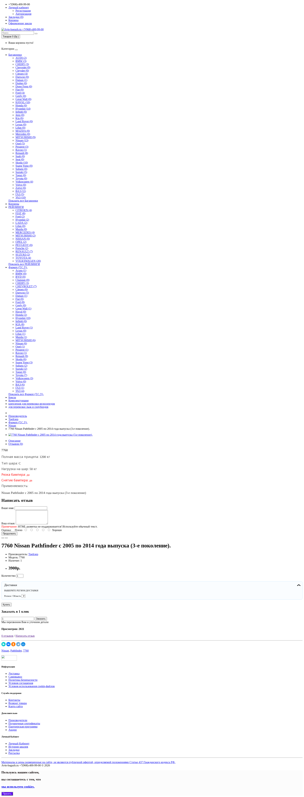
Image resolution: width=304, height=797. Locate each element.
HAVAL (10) (22, 102)
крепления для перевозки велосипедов (31, 403)
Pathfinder (16, 650)
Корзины (13, 203)
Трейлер (33, 554)
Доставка (14, 673)
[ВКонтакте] (8, 644)
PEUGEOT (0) (24, 245)
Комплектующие (18, 400)
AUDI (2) (21, 57)
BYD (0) (20, 276)
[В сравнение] (6, 537)
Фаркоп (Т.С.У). (17, 267)
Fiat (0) (19, 89)
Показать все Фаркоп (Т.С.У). (26, 394)
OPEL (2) (20, 241)
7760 (26, 650)
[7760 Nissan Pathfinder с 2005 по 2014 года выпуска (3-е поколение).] (50, 434)
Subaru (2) (21, 365)
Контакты (14, 699)
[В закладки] (2, 537)
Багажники (15, 54)
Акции (12, 729)
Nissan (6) (21, 343)
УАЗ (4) (19, 391)
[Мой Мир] (23, 644)
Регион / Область (12, 596)
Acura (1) (20, 270)
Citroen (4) (21, 73)
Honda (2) (21, 314)
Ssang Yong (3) (24, 362)
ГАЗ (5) (19, 194)
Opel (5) (20, 143)
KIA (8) (19, 324)
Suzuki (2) (21, 368)
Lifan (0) (20, 127)
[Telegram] (18, 644)
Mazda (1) (21, 337)
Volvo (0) (20, 184)
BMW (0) (20, 273)
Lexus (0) (20, 124)
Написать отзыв (25, 635)
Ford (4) (20, 92)
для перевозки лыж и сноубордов (28, 406)
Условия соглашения (20, 683)
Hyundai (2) (22, 219)
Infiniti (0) (21, 111)
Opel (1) (20, 346)
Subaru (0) (21, 168)
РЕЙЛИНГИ (16, 207)
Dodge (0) (21, 83)
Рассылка (14, 753)
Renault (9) (21, 356)
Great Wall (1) (23, 308)
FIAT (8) (20, 213)
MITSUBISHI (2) (25, 235)
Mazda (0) (21, 229)
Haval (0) (20, 311)
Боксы (12, 397)
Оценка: (6, 530)
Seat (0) (19, 159)
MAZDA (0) (22, 130)
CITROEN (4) (23, 210)
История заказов (18, 746)
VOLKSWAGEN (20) (28, 260)
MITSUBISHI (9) (25, 137)
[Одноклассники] (13, 644)
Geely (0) (20, 95)
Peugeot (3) (21, 146)
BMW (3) (20, 61)
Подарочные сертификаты (24, 723)
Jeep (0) (19, 115)
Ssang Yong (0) (24, 165)
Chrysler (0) (22, 70)
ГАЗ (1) (19, 387)
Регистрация (23, 10)
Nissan (5, 650)
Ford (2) (20, 216)
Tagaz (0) (20, 175)
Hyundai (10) (22, 318)
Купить (6, 604)
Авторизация (23, 13)
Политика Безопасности (22, 679)
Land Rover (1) (24, 327)
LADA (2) (21, 222)
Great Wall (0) (23, 99)
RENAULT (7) (24, 251)
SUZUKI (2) (22, 254)
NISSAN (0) (22, 238)
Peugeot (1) (21, 349)
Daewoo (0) (22, 76)
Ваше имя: (7, 508)
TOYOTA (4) (23, 257)
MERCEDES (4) (25, 232)
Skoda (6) (20, 359)
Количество (8, 575)
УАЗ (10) (20, 197)
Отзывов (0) (15, 443)
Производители (17, 720)
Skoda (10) (21, 162)
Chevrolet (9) (22, 67)
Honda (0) (21, 105)
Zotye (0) (20, 187)
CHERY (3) (22, 64)
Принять (7, 793)
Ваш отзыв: (8, 523)
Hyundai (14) (22, 108)
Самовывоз (15, 676)
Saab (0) (20, 156)
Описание (14, 440)
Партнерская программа (22, 726)
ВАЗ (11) (20, 191)
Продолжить (9, 533)
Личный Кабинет (18, 743)
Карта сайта (15, 706)
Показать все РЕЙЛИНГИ (24, 264)
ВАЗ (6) (20, 384)
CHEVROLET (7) (26, 286)
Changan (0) (22, 279)
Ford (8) (20, 302)
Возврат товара (17, 703)
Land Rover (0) (24, 121)
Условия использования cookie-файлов (31, 686)
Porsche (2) (21, 248)
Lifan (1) (20, 333)
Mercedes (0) (22, 134)
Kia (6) (19, 118)
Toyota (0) (21, 178)
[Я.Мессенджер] (3, 644)
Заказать (41, 618)
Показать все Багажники (23, 200)
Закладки (14, 749)
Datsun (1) (21, 80)
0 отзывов (7, 635)
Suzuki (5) (21, 172)
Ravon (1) (21, 149)
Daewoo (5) (22, 292)
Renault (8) (21, 153)
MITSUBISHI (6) (25, 340)
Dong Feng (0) (23, 86)
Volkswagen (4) (24, 181)
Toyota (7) (21, 375)
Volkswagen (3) (24, 378)
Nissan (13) (21, 140)
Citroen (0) (21, 289)
